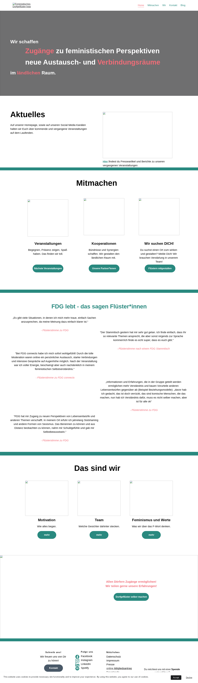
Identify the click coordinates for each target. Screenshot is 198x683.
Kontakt (173, 5)
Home (141, 5)
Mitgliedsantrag (123, 668)
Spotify (85, 668)
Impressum (112, 660)
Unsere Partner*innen (104, 268)
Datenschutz (113, 656)
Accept (176, 677)
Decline (189, 677)
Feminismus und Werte (151, 520)
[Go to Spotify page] (77, 668)
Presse (110, 664)
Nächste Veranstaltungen (48, 268)
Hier (106, 161)
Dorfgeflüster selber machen (131, 597)
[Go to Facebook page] (77, 657)
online (110, 668)
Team (99, 520)
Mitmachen (153, 5)
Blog (183, 5)
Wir (164, 5)
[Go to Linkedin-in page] (77, 665)
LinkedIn (86, 664)
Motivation (47, 520)
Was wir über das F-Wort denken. (151, 526)
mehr (47, 535)
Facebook (86, 656)
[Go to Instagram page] (77, 661)
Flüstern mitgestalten (160, 268)
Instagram (86, 660)
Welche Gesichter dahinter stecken (99, 526)
